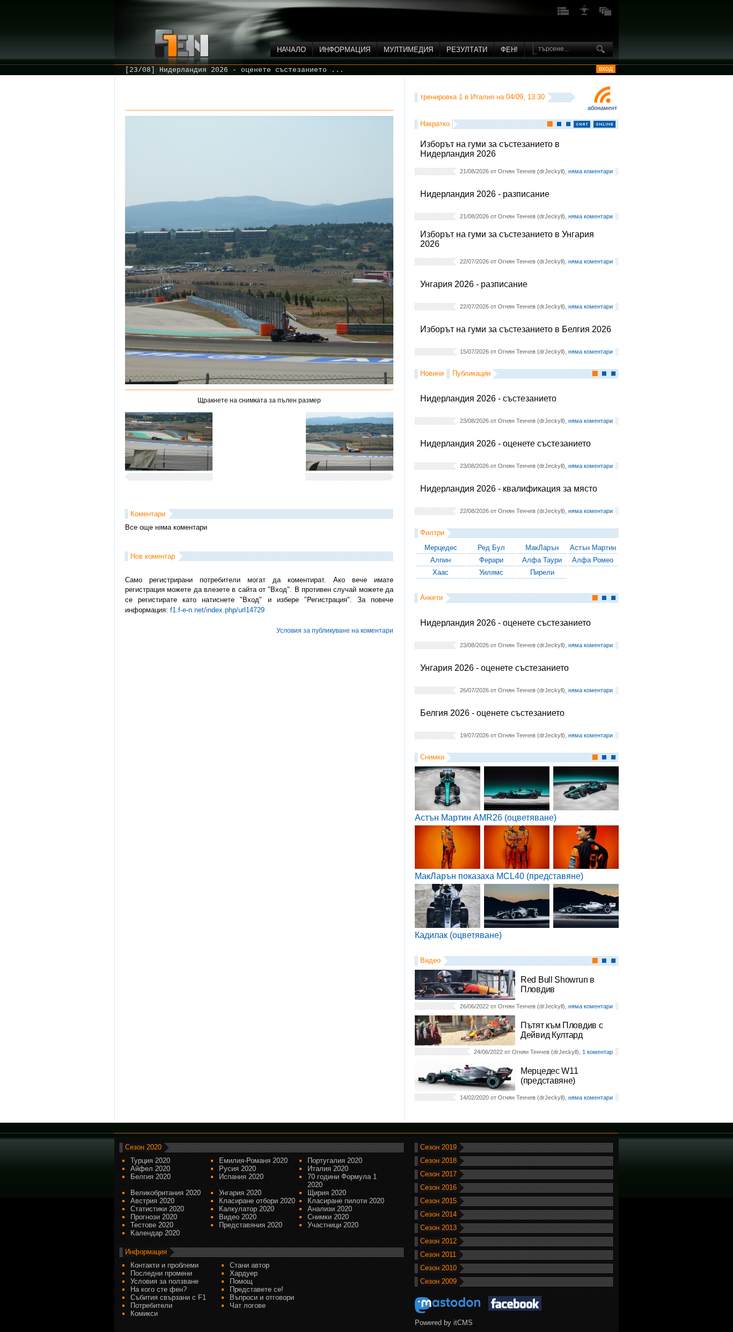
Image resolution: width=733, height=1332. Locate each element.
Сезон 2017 (438, 1174)
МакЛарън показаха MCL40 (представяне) (499, 876)
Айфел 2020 (150, 1169)
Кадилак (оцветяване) (458, 935)
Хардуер (244, 1273)
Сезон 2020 (143, 1147)
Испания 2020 (241, 1177)
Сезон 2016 (438, 1187)
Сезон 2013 (438, 1228)
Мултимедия (408, 50)
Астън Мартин (593, 548)
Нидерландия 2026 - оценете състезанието (505, 443)
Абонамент (602, 108)
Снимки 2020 (328, 1217)
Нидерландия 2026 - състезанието (488, 398)
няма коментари (590, 171)
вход (606, 68)
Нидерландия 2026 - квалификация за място (508, 488)
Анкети (431, 598)
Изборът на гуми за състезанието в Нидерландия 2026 (490, 149)
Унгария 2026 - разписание (473, 284)
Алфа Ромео (592, 560)
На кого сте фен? (158, 1289)
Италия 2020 (327, 1169)
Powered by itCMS (444, 1323)
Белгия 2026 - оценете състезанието (492, 713)
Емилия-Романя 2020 (253, 1161)
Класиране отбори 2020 (257, 1201)
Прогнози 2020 (153, 1217)
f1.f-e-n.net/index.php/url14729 (217, 610)
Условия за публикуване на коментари (334, 630)
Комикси (144, 1313)
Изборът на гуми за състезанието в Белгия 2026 (515, 329)
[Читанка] (605, 14)
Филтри (432, 533)
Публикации (471, 373)
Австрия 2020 (152, 1201)
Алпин (440, 560)
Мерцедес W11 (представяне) (549, 1075)
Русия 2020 (237, 1169)
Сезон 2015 (438, 1201)
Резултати (466, 50)
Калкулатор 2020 (246, 1209)
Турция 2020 (150, 1161)
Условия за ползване (164, 1281)
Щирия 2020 (326, 1193)
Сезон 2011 (438, 1254)
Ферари (491, 560)
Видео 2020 (237, 1217)
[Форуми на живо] (563, 14)
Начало (291, 50)
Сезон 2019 (438, 1147)
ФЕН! (509, 50)
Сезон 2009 (438, 1281)
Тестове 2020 (151, 1225)
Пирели (542, 572)
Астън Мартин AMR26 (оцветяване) (485, 817)
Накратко (435, 124)
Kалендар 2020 (155, 1233)
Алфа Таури (542, 560)
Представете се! (256, 1289)
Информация (344, 50)
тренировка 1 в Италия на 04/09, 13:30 (482, 97)
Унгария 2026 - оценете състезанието (494, 667)
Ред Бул (491, 548)
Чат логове (248, 1305)
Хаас (441, 572)
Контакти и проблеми (164, 1265)
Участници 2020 (332, 1225)
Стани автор (249, 1265)
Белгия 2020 (150, 1177)
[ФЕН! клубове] (584, 14)
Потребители (151, 1305)
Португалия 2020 (334, 1161)
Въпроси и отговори (262, 1297)
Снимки (432, 757)
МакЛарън (542, 548)
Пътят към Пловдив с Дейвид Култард (562, 1030)
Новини (432, 373)
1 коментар (597, 1052)
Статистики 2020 (157, 1209)
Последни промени (161, 1273)
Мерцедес (440, 548)
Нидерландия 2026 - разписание (484, 194)
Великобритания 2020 (165, 1193)
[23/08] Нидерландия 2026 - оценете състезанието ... (234, 70)
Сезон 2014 (438, 1214)
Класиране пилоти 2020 (345, 1201)
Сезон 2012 (438, 1241)
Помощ (241, 1281)
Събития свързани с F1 (168, 1297)
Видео (430, 960)
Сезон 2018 (438, 1161)
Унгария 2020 (240, 1193)
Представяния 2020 (250, 1225)
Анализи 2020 (329, 1209)
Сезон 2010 (438, 1268)
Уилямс (491, 572)
